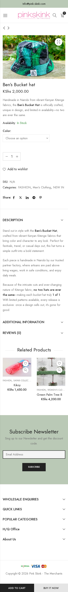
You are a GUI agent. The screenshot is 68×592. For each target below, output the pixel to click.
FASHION (24, 187)
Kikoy (17, 385)
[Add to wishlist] (25, 363)
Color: (7, 131)
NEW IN (58, 187)
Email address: (34, 454)
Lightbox (58, 42)
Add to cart (17, 588)
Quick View (25, 370)
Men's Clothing (42, 187)
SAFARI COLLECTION (23, 380)
